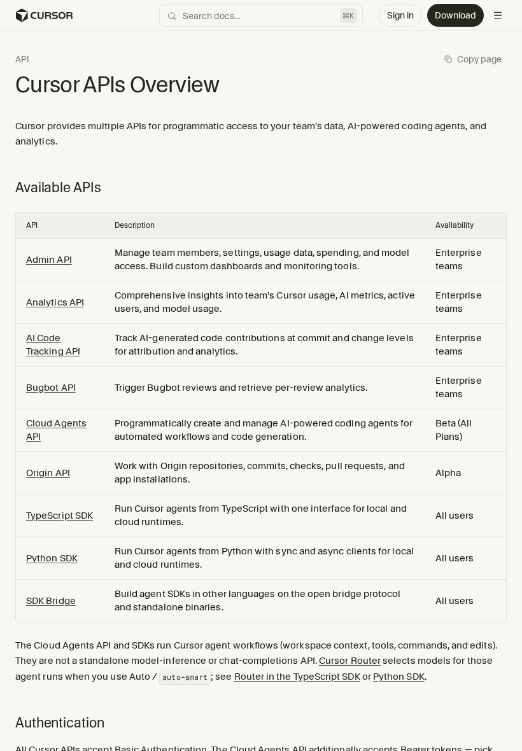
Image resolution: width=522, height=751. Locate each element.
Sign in (400, 15)
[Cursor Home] (44, 15)
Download (455, 15)
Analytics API (55, 302)
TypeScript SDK (59, 515)
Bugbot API (51, 387)
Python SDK (52, 558)
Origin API (48, 473)
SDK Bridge (51, 601)
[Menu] (498, 15)
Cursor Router (350, 660)
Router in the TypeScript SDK (297, 676)
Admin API (49, 259)
